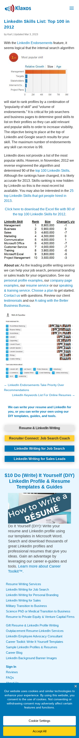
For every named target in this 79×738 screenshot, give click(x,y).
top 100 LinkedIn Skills (52, 170)
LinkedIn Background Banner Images (31, 658)
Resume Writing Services (23, 584)
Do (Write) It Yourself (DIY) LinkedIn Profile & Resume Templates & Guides (42, 481)
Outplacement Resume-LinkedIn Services (35, 631)
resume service (37, 285)
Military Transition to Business (26, 606)
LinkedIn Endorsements (34, 43)
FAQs (10, 677)
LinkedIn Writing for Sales (23, 600)
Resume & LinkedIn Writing (39, 428)
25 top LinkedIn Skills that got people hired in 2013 (39, 196)
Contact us (12, 295)
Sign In (11, 666)
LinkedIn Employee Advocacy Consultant (34, 636)
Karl (9, 34)
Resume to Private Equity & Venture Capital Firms (40, 616)
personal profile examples (23, 280)
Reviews (12, 672)
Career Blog (14, 652)
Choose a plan (43, 290)
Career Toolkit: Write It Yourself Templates (34, 641)
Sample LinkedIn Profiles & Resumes (31, 647)
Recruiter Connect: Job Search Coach (39, 438)
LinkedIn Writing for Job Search (39, 448)
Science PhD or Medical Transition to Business (38, 611)
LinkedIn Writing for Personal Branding (32, 595)
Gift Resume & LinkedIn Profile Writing (32, 625)
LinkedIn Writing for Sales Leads (40, 459)
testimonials (13, 300)
